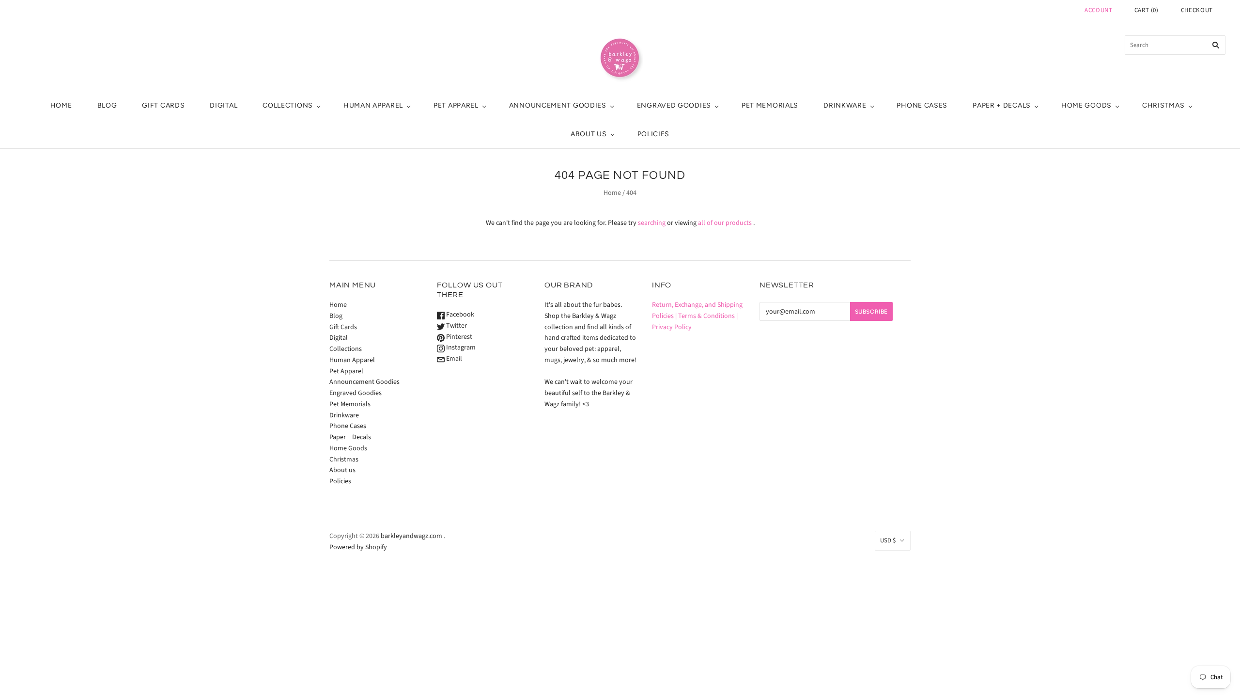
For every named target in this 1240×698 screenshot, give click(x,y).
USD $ (888, 540)
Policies (653, 134)
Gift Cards (163, 105)
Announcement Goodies (557, 105)
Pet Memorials (770, 105)
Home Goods (1086, 105)
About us (589, 134)
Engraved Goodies (674, 105)
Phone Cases (922, 105)
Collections (288, 105)
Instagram (460, 347)
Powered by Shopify (358, 547)
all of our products (725, 223)
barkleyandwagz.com (411, 536)
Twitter (456, 326)
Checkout (1197, 10)
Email (453, 359)
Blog (107, 105)
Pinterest (458, 337)
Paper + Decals (1002, 105)
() (1146, 10)
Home (61, 105)
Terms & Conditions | (708, 316)
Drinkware (844, 105)
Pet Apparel (456, 105)
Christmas (1163, 105)
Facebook (459, 314)
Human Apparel (373, 105)
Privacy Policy (672, 327)
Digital (223, 105)
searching (652, 223)
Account (1099, 10)
